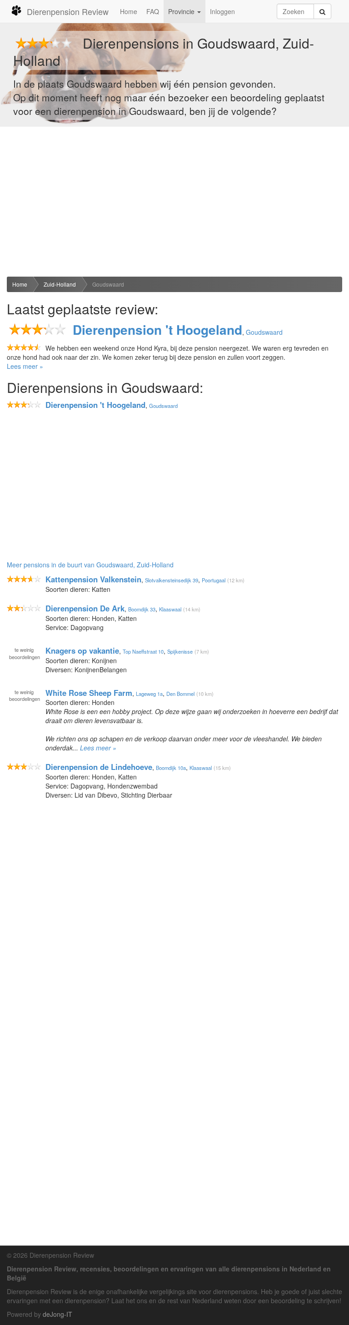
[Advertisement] (174, 201)
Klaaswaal (170, 609)
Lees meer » (25, 366)
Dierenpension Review (68, 11)
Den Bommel (180, 693)
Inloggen (222, 11)
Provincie (182, 11)
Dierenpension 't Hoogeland (157, 329)
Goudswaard (108, 284)
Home (128, 11)
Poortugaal (213, 580)
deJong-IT (57, 1314)
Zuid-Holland (60, 284)
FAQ (152, 11)
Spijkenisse (180, 651)
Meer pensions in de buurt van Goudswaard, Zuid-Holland (90, 564)
